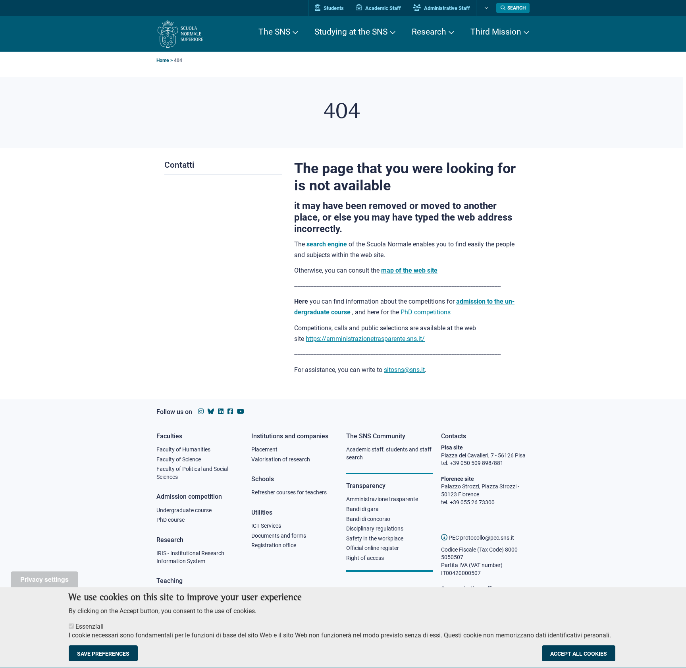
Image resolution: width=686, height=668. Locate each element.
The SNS (274, 32)
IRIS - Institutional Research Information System (190, 557)
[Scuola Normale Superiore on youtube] (240, 411)
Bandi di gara (362, 509)
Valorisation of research (280, 459)
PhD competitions (426, 312)
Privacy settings (44, 579)
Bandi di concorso (368, 519)
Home (162, 60)
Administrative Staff (446, 8)
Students (333, 8)
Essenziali (89, 626)
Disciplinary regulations (374, 528)
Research (429, 32)
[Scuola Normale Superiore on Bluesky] (211, 411)
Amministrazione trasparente (382, 499)
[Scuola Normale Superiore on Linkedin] (221, 411)
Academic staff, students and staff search (389, 453)
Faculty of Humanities (183, 449)
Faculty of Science (178, 459)
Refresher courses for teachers (289, 492)
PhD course (170, 520)
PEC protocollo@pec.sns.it (480, 537)
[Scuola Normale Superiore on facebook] (230, 411)
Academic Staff (382, 8)
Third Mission (495, 32)
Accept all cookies (578, 654)
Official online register (372, 548)
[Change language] (485, 8)
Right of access (365, 558)
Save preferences (103, 654)
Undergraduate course (184, 510)
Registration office (273, 545)
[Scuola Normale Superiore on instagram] (201, 411)
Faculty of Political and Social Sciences (192, 473)
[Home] (180, 34)
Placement (264, 449)
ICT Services (266, 526)
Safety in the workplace (374, 538)
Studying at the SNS (350, 32)
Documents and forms (278, 535)
